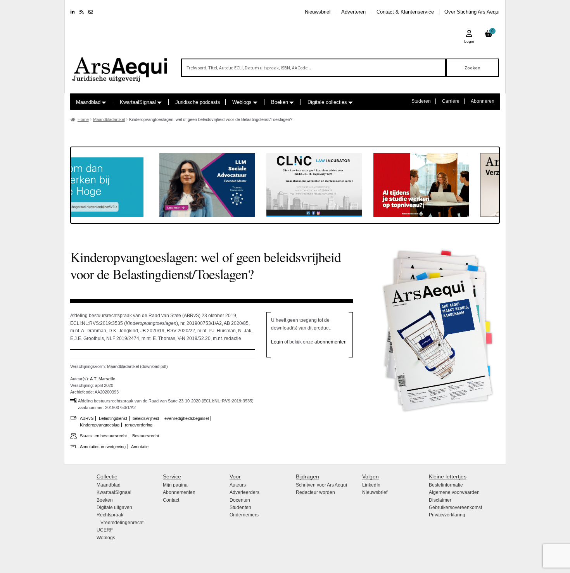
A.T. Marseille (102, 378)
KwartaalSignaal (138, 102)
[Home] (120, 66)
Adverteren (353, 12)
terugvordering (138, 425)
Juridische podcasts (197, 102)
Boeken (279, 102)
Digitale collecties (327, 102)
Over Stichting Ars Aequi (471, 12)
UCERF (105, 530)
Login (277, 342)
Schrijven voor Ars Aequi (321, 485)
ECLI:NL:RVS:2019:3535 (227, 401)
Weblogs (242, 102)
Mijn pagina (175, 485)
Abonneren (482, 101)
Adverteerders (244, 492)
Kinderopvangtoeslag (99, 425)
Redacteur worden (315, 492)
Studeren (421, 101)
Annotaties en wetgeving (103, 446)
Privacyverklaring (447, 515)
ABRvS (86, 418)
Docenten (240, 500)
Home (83, 119)
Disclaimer (440, 500)
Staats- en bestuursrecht (103, 435)
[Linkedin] (73, 12)
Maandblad (88, 102)
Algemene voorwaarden (454, 492)
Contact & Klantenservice (405, 12)
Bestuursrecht (145, 435)
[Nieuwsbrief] (90, 12)
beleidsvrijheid (146, 418)
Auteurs (238, 485)
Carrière (450, 101)
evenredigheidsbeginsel (186, 418)
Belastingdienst (113, 418)
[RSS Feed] (81, 12)
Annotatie (140, 446)
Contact (171, 500)
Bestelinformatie (446, 485)
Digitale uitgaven (114, 507)
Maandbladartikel (109, 119)
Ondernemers (244, 515)
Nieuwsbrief (318, 12)
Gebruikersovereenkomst (455, 507)
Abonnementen (179, 492)
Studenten (240, 507)
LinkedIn (371, 485)
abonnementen (330, 342)
